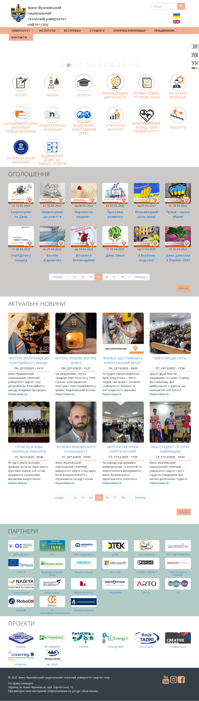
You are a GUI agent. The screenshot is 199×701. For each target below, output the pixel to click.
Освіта (83, 95)
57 (116, 277)
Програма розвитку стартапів (115, 216)
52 (76, 277)
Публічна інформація (128, 31)
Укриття (178, 127)
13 (137, 65)
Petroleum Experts (84, 610)
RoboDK (20, 610)
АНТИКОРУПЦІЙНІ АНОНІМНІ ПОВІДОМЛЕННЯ (21, 127)
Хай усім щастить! (170, 358)
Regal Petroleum (84, 592)
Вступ (21, 95)
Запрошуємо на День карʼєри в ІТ (20, 216)
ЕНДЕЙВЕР (115, 592)
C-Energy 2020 (115, 646)
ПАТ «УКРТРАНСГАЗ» (178, 554)
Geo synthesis (146, 554)
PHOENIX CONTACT (146, 572)
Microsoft (115, 572)
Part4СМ (83, 646)
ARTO (146, 592)
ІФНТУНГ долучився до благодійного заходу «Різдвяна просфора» (29, 363)
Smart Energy (52, 592)
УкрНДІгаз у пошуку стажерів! (21, 260)
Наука (52, 95)
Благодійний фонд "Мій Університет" (146, 127)
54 (92, 277)
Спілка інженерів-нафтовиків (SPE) (84, 127)
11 (125, 65)
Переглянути (17, 394)
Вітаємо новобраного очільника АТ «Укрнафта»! (76, 451)
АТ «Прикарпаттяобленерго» (55, 611)
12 (131, 65)
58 (124, 277)
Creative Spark (178, 646)
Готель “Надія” (20, 592)
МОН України (21, 554)
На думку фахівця (178, 95)
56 (108, 277)
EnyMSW (20, 646)
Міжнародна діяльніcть (115, 95)
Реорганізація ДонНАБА (21, 160)
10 (118, 65)
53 (84, 277)
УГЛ (52, 554)
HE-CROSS (52, 664)
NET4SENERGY (52, 646)
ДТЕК (115, 554)
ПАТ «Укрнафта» (83, 554)
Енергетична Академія (52, 127)
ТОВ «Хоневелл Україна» (178, 573)
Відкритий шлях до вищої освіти (52, 160)
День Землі (115, 255)
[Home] (18, 13)
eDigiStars (21, 664)
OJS (178, 592)
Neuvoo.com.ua (84, 572)
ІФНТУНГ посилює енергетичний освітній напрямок (123, 451)
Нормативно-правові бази (146, 95)
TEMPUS (20, 572)
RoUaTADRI (146, 646)
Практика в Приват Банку (52, 573)
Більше (183, 288)
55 (100, 277)
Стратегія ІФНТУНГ (115, 127)
